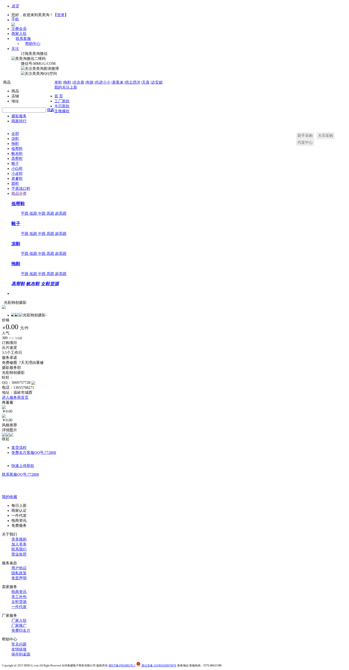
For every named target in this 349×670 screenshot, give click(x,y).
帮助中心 (32, 44)
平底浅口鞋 (20, 188)
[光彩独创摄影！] (33, 382)
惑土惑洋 (132, 82)
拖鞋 (67, 82)
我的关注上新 (65, 87)
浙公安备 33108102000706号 (158, 665)
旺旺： (7, 377)
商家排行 (19, 121)
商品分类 (19, 193)
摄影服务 (19, 116)
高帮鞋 (17, 159)
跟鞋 (15, 183)
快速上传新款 (22, 466)
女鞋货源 (50, 283)
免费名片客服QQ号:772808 (33, 453)
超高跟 (60, 213)
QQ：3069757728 (16, 382)
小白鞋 (17, 168)
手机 (15, 19)
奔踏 (90, 82)
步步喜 (78, 82)
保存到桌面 (20, 654)
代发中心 (305, 142)
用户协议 (19, 568)
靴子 (15, 164)
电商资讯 (19, 592)
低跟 (33, 213)
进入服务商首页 (15, 397)
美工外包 (19, 597)
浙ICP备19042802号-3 (121, 665)
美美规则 (19, 539)
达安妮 (157, 82)
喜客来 (117, 82)
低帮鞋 (17, 149)
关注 (15, 49)
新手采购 (305, 135)
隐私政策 (19, 573)
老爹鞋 (17, 178)
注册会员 (19, 29)
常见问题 (19, 644)
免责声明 (19, 578)
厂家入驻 (19, 620)
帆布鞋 (17, 154)
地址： (7, 392)
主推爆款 (62, 111)
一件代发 (19, 607)
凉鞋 (15, 139)
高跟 (51, 213)
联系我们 (19, 549)
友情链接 (19, 649)
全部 (15, 134)
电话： (7, 387)
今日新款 (62, 106)
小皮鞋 (17, 173)
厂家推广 (19, 625)
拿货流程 (19, 448)
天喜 (146, 82)
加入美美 (19, 544)
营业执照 (19, 554)
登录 (61, 15)
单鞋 (58, 82)
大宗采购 (325, 135)
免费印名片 (20, 630)
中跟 (42, 213)
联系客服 (23, 39)
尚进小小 (102, 82)
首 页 (58, 96)
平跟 (25, 213)
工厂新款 (62, 101)
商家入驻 (19, 34)
